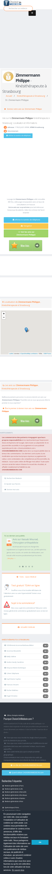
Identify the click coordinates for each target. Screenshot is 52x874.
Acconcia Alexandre (14, 651)
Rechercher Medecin (14, 478)
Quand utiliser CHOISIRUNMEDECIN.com (27, 772)
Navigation (27, 226)
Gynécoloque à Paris (11, 807)
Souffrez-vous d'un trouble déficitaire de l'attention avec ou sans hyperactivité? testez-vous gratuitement (22, 593)
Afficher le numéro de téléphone (19, 135)
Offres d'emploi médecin (15, 715)
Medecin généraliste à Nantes (14, 798)
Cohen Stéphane (13, 673)
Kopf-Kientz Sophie (14, 679)
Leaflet (11, 353)
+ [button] (4, 313)
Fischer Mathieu (12, 690)
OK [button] (40, 842)
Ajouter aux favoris (13, 484)
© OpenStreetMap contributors (29, 353)
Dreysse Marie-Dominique (16, 668)
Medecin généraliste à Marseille (15, 792)
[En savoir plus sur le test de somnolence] (7, 604)
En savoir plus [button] (18, 870)
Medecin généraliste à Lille (13, 789)
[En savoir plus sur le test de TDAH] (7, 587)
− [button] (4, 317)
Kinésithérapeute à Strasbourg (31, 96)
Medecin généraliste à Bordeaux (15, 795)
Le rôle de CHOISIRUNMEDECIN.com (27, 765)
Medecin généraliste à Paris (14, 786)
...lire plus (10, 558)
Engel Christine (12, 696)
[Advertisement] (26, 41)
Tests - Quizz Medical (27, 577)
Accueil (9, 96)
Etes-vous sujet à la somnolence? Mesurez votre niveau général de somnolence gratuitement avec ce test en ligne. (26, 611)
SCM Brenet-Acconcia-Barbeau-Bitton (20, 645)
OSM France (47, 353)
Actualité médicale (27, 627)
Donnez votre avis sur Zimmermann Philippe (24, 109)
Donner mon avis (13, 489)
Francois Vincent (13, 685)
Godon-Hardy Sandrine (15, 662)
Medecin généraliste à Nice (13, 801)
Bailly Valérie (11, 656)
